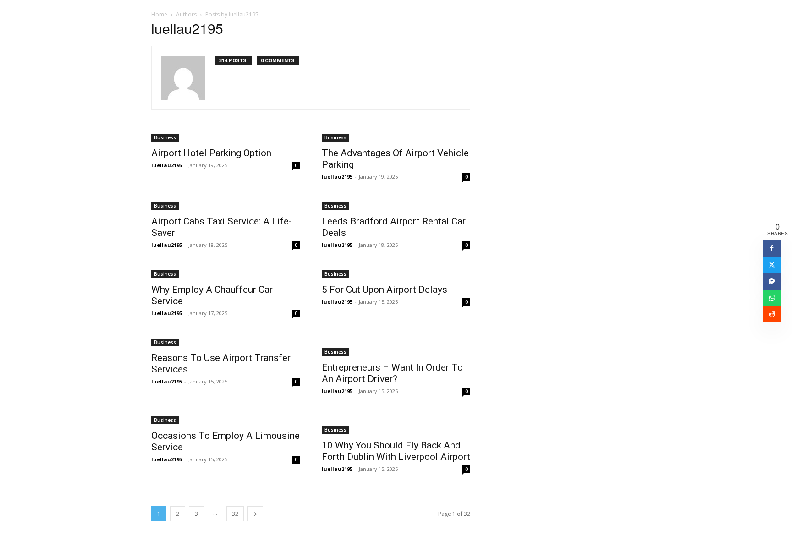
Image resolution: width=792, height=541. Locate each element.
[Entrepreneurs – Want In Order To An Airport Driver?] (396, 346)
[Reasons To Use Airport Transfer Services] (225, 341)
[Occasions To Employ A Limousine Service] (225, 419)
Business (165, 137)
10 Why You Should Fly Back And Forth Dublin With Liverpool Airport (396, 451)
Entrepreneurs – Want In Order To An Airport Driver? (392, 373)
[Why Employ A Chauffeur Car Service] (225, 273)
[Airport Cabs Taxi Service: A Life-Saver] (225, 205)
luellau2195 (166, 165)
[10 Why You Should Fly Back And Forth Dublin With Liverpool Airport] (396, 424)
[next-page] (255, 513)
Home (159, 14)
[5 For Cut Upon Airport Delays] (396, 273)
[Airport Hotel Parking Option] (225, 137)
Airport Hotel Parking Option (211, 153)
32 (235, 514)
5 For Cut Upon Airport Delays (384, 289)
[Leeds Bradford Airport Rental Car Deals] (396, 205)
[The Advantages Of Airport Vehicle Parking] (396, 137)
